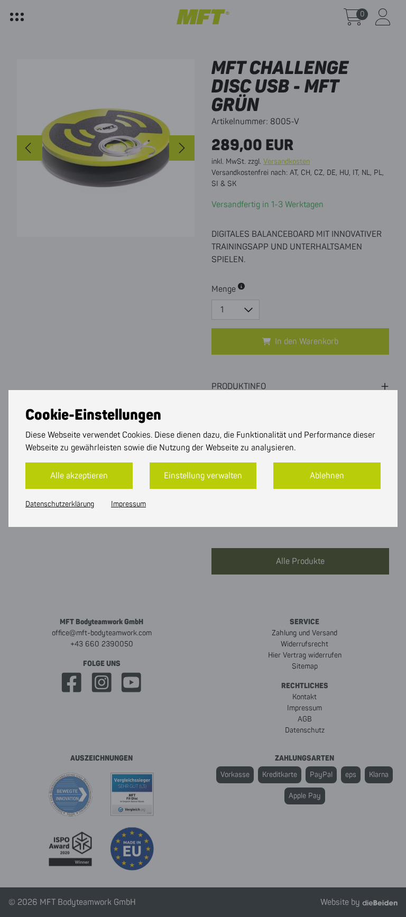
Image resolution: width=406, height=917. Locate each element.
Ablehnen (327, 475)
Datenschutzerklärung (59, 504)
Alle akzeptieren (79, 475)
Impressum (128, 504)
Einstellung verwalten (203, 475)
